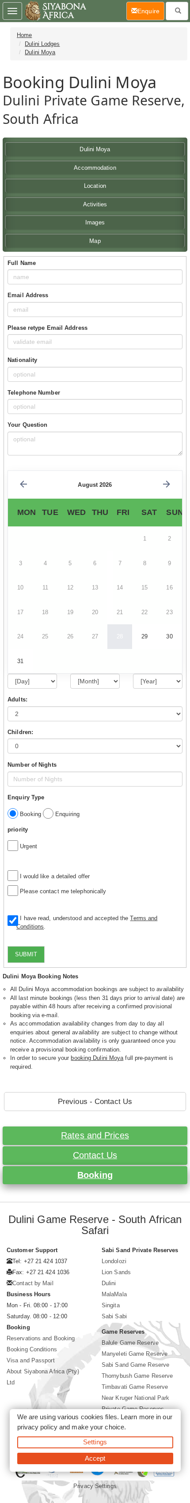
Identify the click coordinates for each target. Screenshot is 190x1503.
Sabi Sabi (114, 1316)
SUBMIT (26, 954)
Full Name (22, 263)
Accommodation (95, 167)
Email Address (28, 295)
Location (95, 186)
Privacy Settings (95, 1486)
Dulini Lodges (42, 44)
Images (95, 222)
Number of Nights (32, 764)
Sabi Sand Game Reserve (135, 1364)
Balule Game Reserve (130, 1342)
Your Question (27, 424)
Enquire (150, 11)
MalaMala (114, 1294)
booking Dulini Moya (97, 1058)
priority (18, 829)
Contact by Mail (32, 1283)
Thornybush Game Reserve (137, 1375)
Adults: (17, 699)
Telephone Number (34, 392)
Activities (95, 204)
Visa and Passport (31, 1360)
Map (94, 241)
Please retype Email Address (47, 327)
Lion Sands (116, 1272)
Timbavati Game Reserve (135, 1387)
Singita (111, 1305)
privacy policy (37, 1427)
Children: (20, 732)
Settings (95, 1442)
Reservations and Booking (41, 1338)
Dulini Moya (40, 52)
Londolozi (114, 1261)
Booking (95, 1175)
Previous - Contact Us (95, 1101)
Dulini (109, 1283)
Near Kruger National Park (136, 1398)
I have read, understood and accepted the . (86, 922)
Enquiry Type (26, 797)
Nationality (22, 360)
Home (24, 35)
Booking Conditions (32, 1349)
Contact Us (95, 1155)
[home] (55, 11)
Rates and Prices (95, 1135)
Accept (95, 1458)
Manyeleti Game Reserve (134, 1353)
